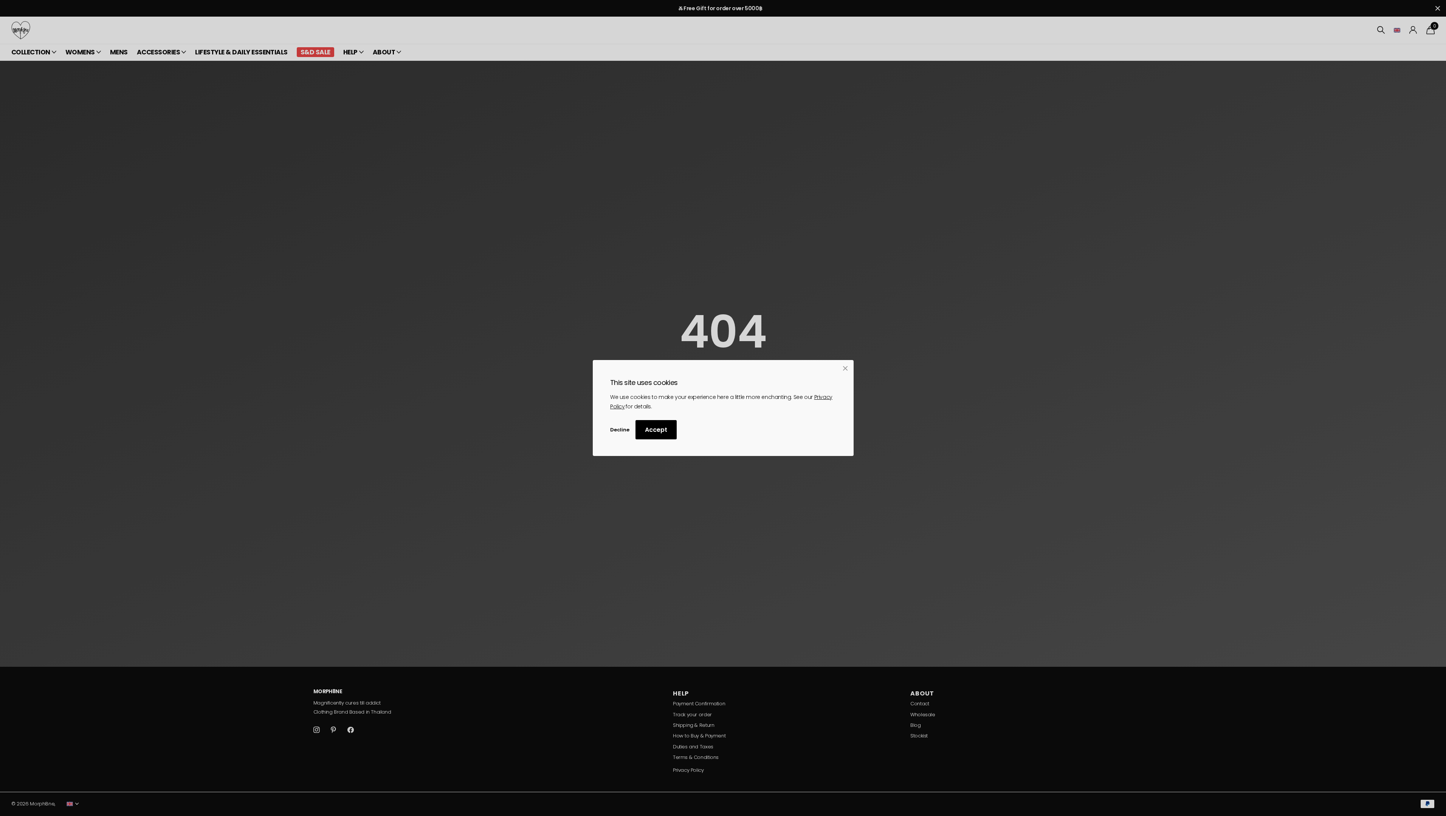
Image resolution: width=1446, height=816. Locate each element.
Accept (656, 430)
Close (845, 368)
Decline (619, 429)
